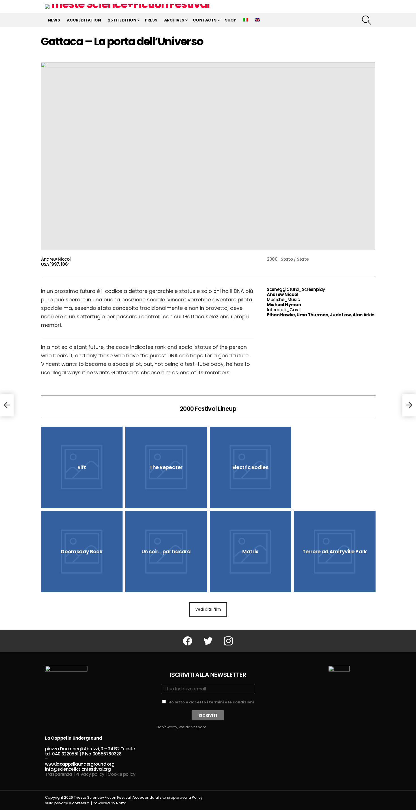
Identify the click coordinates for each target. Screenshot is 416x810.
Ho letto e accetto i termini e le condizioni (211, 702)
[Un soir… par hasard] (166, 551)
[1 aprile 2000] (7, 405)
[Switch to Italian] (245, 20)
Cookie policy (121, 774)
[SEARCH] (366, 20)
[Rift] (82, 467)
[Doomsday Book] (82, 551)
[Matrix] (250, 551)
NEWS (54, 20)
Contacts (204, 20)
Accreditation (84, 20)
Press (151, 20)
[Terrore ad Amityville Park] (335, 551)
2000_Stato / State (287, 259)
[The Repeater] (166, 467)
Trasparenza (58, 774)
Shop (230, 20)
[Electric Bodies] (250, 467)
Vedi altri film (208, 609)
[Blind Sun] (335, 435)
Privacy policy (90, 774)
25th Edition (122, 20)
